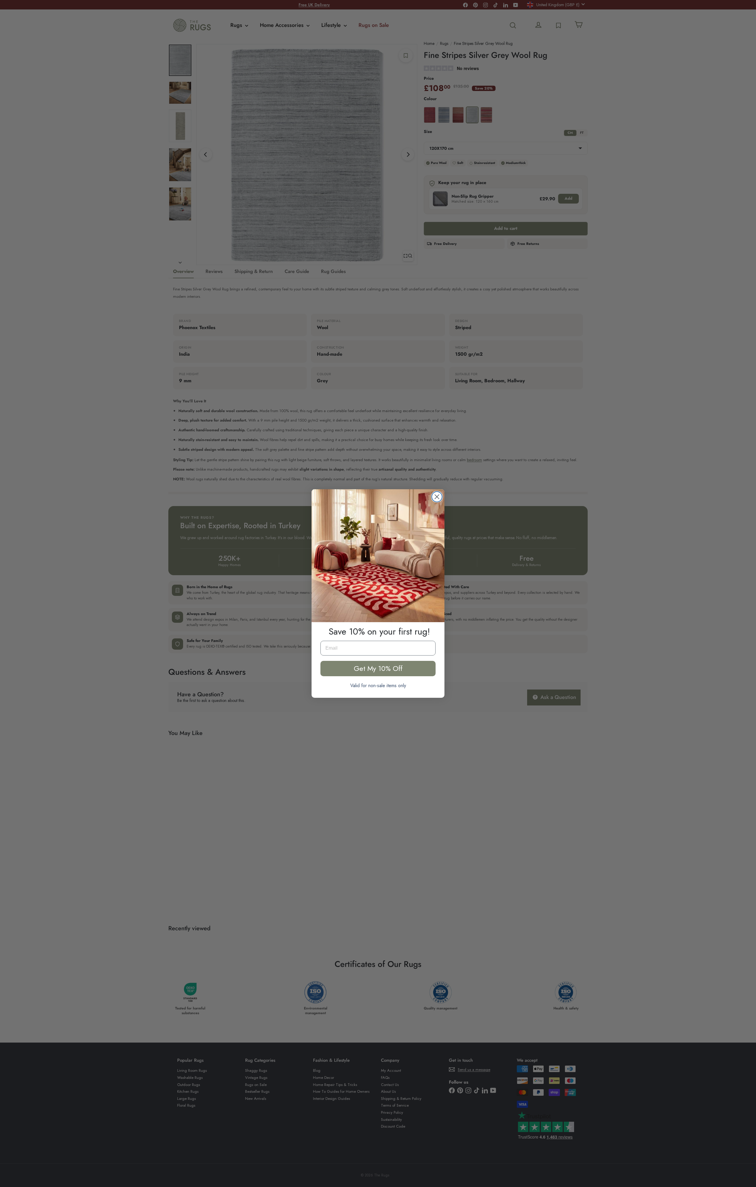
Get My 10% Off (378, 668)
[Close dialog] (437, 497)
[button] (378, 555)
